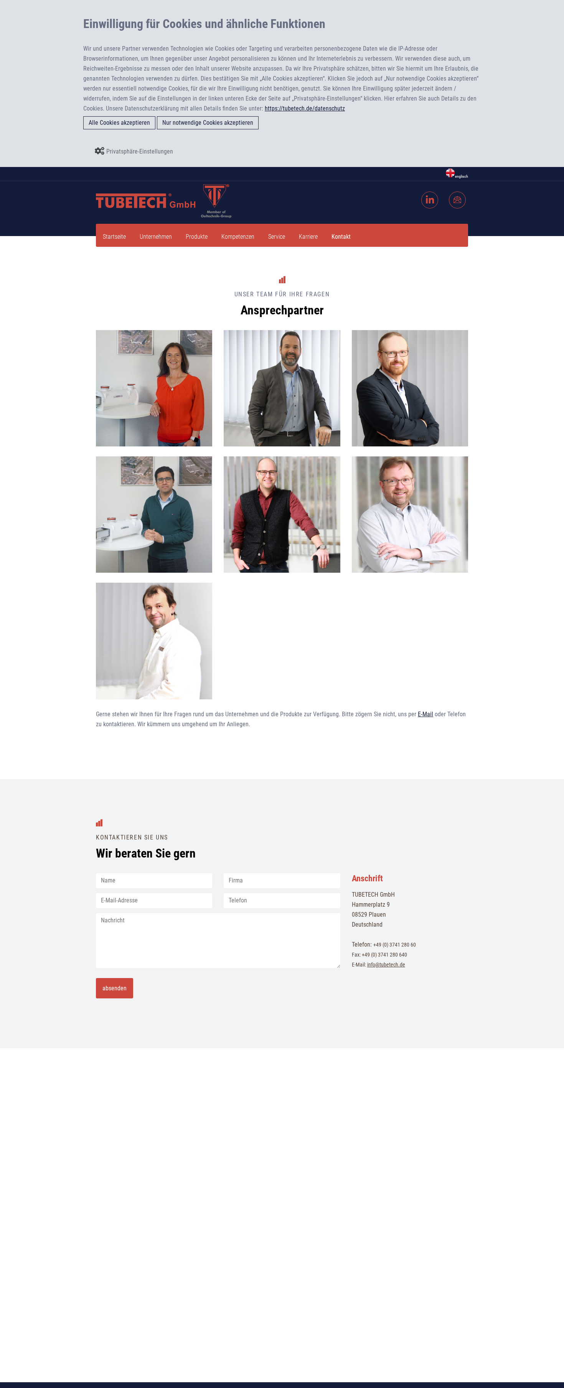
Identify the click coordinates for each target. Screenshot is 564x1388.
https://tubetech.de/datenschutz (305, 108)
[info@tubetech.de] (459, 194)
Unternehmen (156, 236)
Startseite (114, 236)
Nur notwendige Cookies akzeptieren (207, 122)
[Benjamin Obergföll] (239, 557)
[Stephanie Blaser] (111, 430)
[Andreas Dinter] (367, 557)
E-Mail (425, 714)
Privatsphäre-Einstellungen (139, 151)
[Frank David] (111, 683)
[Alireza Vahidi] (111, 557)
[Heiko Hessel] (367, 430)
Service (276, 236)
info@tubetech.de (386, 965)
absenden (114, 988)
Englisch (461, 176)
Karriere (308, 236)
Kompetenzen (237, 236)
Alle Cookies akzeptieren (119, 122)
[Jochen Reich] (239, 430)
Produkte (197, 236)
